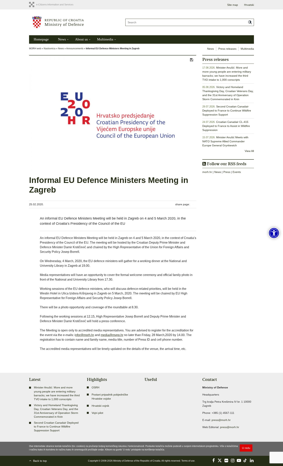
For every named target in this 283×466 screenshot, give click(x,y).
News (62, 39)
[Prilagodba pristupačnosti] (274, 233)
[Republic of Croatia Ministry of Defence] (74, 22)
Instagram (232, 460)
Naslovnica (49, 48)
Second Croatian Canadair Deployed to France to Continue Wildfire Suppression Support (226, 110)
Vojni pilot (97, 412)
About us (81, 39)
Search (250, 22)
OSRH (95, 387)
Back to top (40, 460)
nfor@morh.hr (84, 335)
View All (249, 151)
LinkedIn (251, 460)
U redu (246, 447)
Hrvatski (249, 4)
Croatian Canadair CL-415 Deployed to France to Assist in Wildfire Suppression (226, 126)
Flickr (226, 460)
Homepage (41, 39)
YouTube (239, 460)
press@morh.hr (221, 420)
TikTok (245, 460)
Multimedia (105, 39)
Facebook (213, 460)
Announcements (74, 48)
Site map (232, 4)
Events (237, 171)
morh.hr (207, 171)
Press (226, 171)
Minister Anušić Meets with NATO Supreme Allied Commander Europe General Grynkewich (225, 141)
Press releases (227, 48)
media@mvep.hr (112, 335)
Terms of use (188, 460)
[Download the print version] (191, 60)
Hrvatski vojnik (100, 405)
